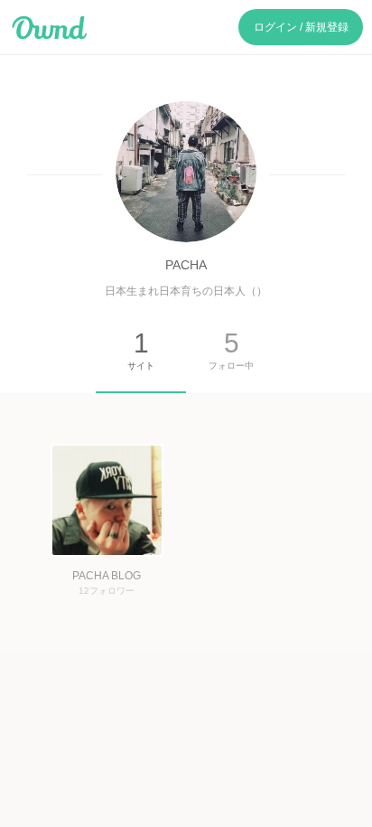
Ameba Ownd (49, 28)
